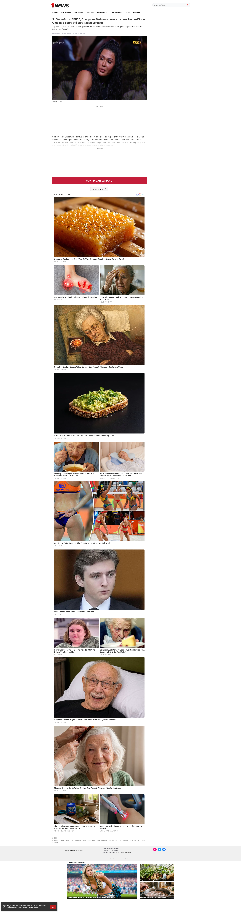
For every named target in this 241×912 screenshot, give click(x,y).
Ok (53, 907)
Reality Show (128, 840)
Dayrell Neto (81, 33)
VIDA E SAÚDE (79, 13)
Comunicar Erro (97, 189)
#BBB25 (57, 840)
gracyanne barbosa (99, 840)
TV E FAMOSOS (66, 13)
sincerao (137, 840)
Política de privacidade (76, 850)
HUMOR (127, 13)
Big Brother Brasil (67, 840)
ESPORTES (90, 13)
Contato (66, 850)
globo (89, 840)
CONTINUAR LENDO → (99, 180)
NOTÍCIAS (55, 13)
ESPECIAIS (136, 13)
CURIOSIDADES (117, 13)
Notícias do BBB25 (115, 840)
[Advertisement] (99, 120)
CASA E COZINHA (102, 13)
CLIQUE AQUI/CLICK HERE (124, 852)
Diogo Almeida (80, 840)
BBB (55, 838)
